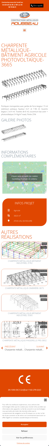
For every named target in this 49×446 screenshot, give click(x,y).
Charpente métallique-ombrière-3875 (24, 288)
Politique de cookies (23, 443)
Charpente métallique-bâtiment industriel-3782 (24, 262)
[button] (45, 400)
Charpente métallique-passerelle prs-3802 (24, 340)
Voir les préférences (24, 437)
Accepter (24, 424)
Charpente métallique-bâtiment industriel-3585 (24, 314)
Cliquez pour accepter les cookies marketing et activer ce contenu (24, 177)
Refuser (24, 431)
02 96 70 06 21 (15, 6)
